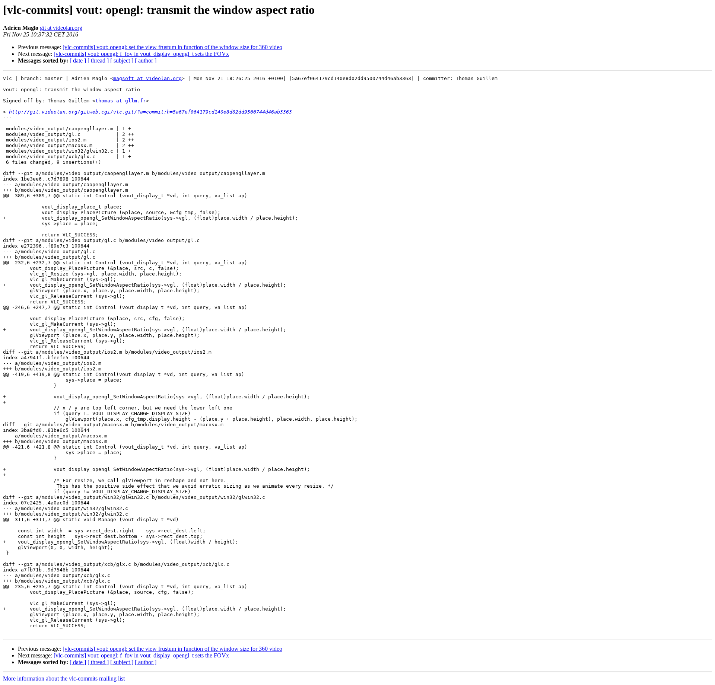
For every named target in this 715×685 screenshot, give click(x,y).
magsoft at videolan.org (147, 78)
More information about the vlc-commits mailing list (64, 678)
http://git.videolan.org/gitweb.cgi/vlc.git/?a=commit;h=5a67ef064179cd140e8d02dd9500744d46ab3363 (150, 112)
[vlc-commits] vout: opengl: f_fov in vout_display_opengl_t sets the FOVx (141, 54)
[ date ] (78, 60)
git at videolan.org (61, 28)
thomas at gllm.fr (120, 100)
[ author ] (145, 60)
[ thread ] (98, 60)
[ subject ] (121, 60)
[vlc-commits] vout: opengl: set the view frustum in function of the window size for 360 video (172, 47)
